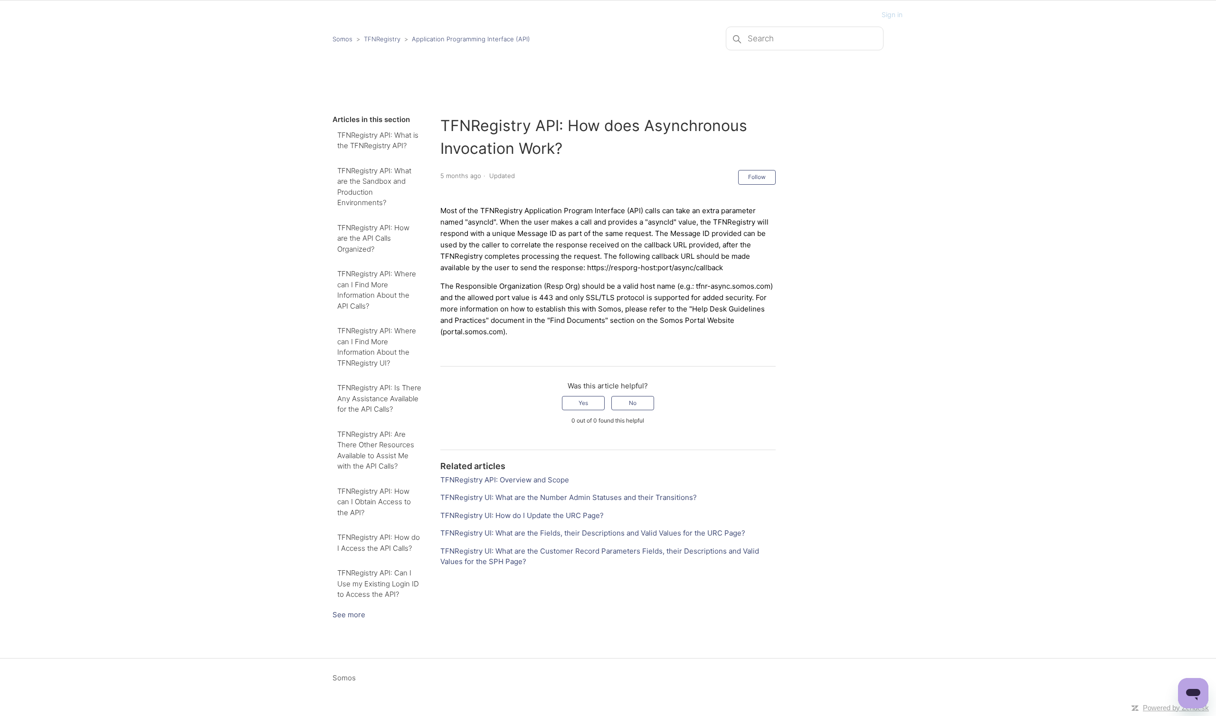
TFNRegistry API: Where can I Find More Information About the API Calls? (376, 290)
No (632, 402)
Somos (342, 39)
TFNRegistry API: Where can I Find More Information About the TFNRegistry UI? (376, 346)
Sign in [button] (892, 14)
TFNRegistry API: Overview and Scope (504, 479)
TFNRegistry (383, 39)
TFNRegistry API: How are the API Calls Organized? (373, 238)
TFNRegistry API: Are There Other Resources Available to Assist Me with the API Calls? (375, 450)
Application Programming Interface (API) (471, 39)
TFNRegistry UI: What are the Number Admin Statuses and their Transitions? (568, 497)
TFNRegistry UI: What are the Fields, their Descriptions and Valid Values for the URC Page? (592, 532)
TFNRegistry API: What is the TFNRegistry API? (377, 141)
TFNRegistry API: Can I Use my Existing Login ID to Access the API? (378, 583)
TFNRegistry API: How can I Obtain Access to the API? (374, 502)
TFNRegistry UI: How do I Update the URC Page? (522, 515)
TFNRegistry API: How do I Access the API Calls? (378, 543)
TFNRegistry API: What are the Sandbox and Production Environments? (374, 186)
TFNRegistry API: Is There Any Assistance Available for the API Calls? (379, 398)
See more (348, 614)
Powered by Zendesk (1176, 708)
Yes (583, 402)
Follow (757, 176)
